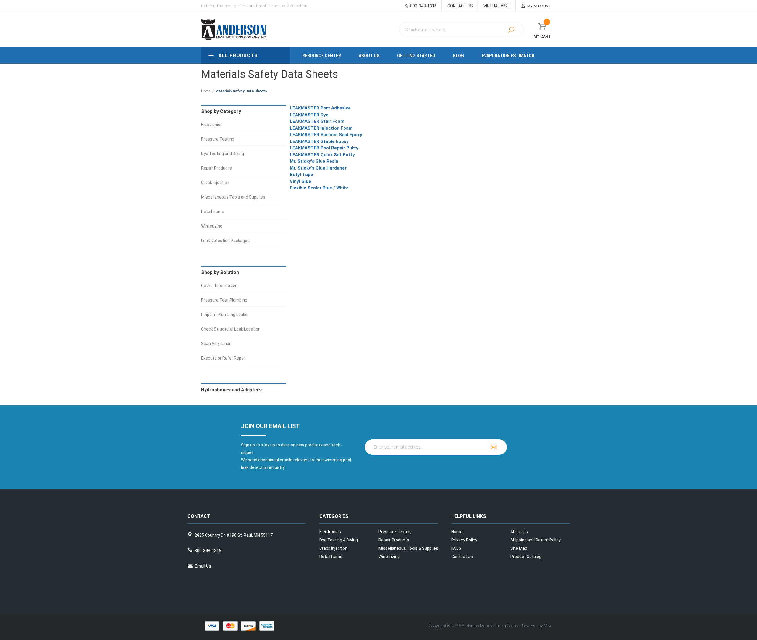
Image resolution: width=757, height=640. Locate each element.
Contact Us (460, 6)
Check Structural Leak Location (231, 329)
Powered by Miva (537, 625)
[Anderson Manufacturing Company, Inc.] (252, 29)
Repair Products (216, 168)
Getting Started (416, 55)
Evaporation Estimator (508, 55)
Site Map (518, 548)
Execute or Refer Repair (223, 358)
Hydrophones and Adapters (231, 390)
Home (206, 91)
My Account (538, 6)
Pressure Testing (217, 139)
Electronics (212, 124)
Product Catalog (525, 556)
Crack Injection (215, 182)
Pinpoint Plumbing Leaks (224, 314)
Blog (458, 55)
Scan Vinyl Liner (216, 343)
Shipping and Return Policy (535, 540)
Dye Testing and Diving (222, 153)
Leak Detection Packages (225, 240)
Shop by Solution (220, 272)
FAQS (456, 548)
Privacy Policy (464, 540)
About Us (369, 55)
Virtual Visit (497, 6)
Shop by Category (221, 111)
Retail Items (212, 211)
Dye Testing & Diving (338, 540)
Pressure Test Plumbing (224, 300)
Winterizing (211, 226)
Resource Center (321, 55)
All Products (237, 55)
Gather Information (219, 285)
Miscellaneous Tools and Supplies (233, 197)
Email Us (203, 566)
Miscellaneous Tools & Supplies (408, 548)
